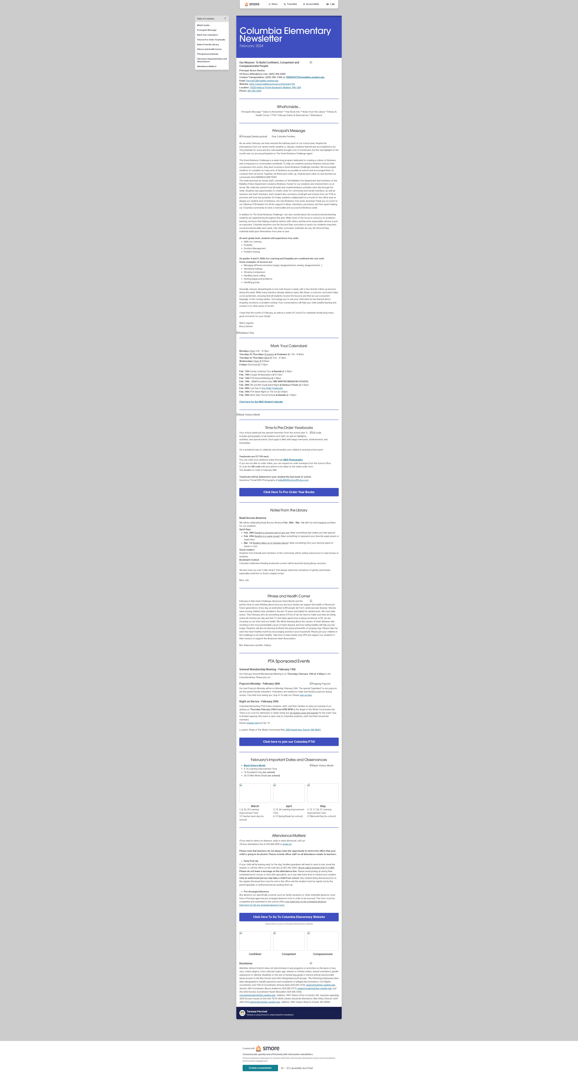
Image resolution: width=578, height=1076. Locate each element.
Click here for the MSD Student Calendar (261, 401)
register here (253, 723)
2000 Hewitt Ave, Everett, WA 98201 (303, 729)
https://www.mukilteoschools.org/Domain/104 (272, 84)
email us (287, 844)
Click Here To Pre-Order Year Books (289, 492)
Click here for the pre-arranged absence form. (262, 905)
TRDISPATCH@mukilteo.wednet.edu (305, 77)
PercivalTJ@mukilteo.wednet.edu (262, 80)
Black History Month (254, 765)
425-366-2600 (254, 90)
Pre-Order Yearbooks (272, 388)
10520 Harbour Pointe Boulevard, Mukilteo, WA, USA (275, 87)
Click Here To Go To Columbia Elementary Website (289, 917)
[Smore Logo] (252, 4)
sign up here (306, 695)
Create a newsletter (260, 1068)
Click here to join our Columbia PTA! (289, 741)
